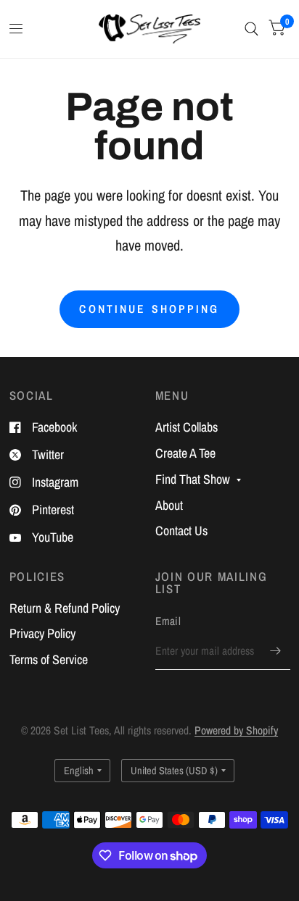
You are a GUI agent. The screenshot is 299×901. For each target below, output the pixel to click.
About (169, 505)
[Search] (251, 29)
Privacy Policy (42, 633)
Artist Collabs (186, 427)
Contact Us (181, 530)
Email (168, 621)
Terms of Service (48, 659)
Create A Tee (185, 453)
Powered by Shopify (236, 730)
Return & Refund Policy (64, 608)
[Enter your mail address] (275, 651)
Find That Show (192, 479)
